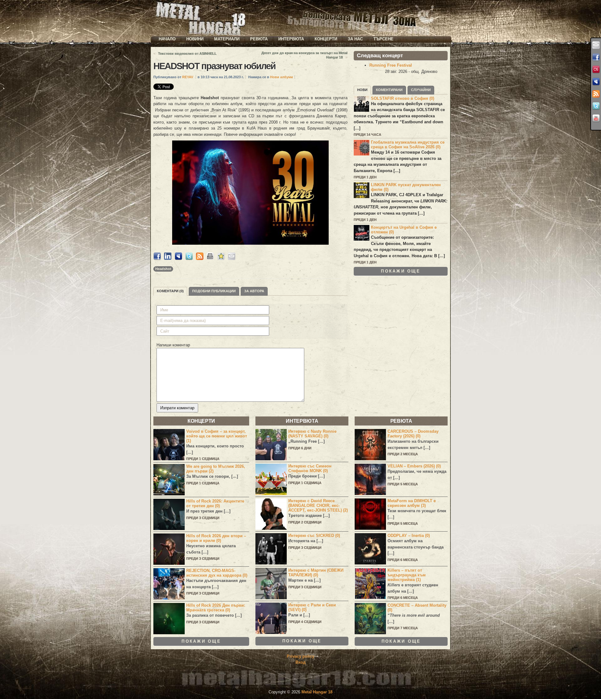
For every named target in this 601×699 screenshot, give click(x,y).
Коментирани (389, 90)
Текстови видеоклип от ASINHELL (187, 53)
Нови (362, 90)
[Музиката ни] (596, 69)
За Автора (254, 291)
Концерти (326, 39)
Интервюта (291, 39)
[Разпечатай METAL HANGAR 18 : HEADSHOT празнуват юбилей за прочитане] (210, 258)
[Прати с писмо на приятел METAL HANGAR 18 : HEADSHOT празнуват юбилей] (231, 258)
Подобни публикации (214, 291)
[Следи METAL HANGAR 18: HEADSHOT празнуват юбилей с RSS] (199, 258)
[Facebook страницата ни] (596, 57)
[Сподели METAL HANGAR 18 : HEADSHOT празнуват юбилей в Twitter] (189, 258)
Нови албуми (281, 77)
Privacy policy (300, 656)
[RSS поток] (596, 94)
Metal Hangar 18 (316, 692)
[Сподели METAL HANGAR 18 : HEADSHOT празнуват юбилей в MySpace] (178, 258)
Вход (300, 662)
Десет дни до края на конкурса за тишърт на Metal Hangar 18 (304, 55)
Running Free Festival (390, 65)
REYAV (187, 77)
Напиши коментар (173, 345)
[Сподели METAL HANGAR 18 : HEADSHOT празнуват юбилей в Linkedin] (168, 258)
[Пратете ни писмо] (596, 45)
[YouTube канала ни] (596, 118)
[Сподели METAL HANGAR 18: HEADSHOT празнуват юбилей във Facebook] (157, 258)
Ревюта (259, 39)
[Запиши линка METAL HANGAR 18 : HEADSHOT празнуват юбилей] (221, 258)
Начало (167, 39)
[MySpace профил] (596, 81)
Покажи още (400, 271)
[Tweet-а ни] (596, 106)
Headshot (163, 269)
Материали (226, 39)
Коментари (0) (170, 291)
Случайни (421, 90)
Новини (194, 39)
